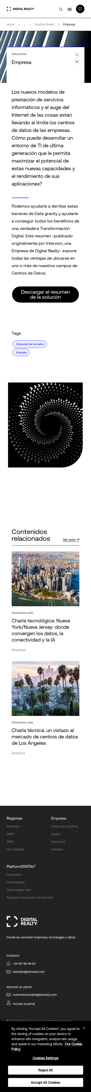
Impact (56, 834)
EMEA (10, 834)
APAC (10, 841)
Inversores (58, 841)
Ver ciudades (15, 849)
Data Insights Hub (18, 890)
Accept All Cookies (45, 1082)
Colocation (14, 874)
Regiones (14, 818)
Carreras (57, 849)
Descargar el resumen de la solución (45, 294)
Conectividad (15, 882)
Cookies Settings (46, 1058)
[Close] (84, 1028)
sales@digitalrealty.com (29, 971)
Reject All (45, 1070)
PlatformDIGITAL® (21, 866)
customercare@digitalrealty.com (35, 994)
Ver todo (69, 540)
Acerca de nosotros (64, 826)
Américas (13, 826)
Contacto (13, 955)
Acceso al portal (24, 1004)
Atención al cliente (19, 987)
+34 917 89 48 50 (24, 963)
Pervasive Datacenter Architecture (30, 897)
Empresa (58, 818)
